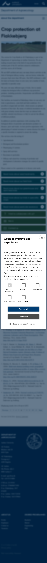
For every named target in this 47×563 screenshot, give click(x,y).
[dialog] (23, 281)
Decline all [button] (23, 316)
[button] (23, 323)
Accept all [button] (23, 309)
